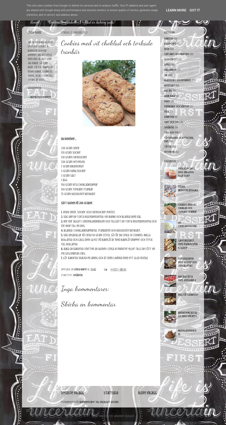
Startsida (111, 393)
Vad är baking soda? (100, 22)
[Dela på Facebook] (121, 269)
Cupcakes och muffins (176, 54)
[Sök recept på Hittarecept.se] (39, 97)
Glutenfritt (171, 59)
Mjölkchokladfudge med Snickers (187, 314)
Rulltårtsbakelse (188, 294)
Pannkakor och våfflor (176, 106)
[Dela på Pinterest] (124, 269)
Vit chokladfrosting (187, 224)
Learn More (176, 10)
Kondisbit (169, 85)
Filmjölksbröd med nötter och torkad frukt (187, 262)
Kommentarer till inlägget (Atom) (99, 402)
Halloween (170, 69)
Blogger (129, 416)
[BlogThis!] (115, 269)
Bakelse (168, 38)
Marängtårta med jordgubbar (187, 278)
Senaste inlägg (72, 393)
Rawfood (169, 116)
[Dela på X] (118, 269)
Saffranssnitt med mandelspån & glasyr (188, 244)
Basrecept (170, 43)
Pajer (167, 101)
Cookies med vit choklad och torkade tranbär (187, 208)
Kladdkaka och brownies (177, 80)
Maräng (168, 90)
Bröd (166, 49)
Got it (195, 10)
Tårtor (168, 146)
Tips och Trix (171, 132)
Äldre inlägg (147, 393)
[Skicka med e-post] (112, 269)
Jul (165, 75)
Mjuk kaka (169, 96)
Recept (35, 22)
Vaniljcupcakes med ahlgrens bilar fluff (186, 172)
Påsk (166, 111)
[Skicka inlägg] (105, 269)
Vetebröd (169, 152)
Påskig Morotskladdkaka (188, 188)
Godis (167, 64)
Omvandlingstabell (62, 22)
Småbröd (78, 275)
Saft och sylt (172, 122)
